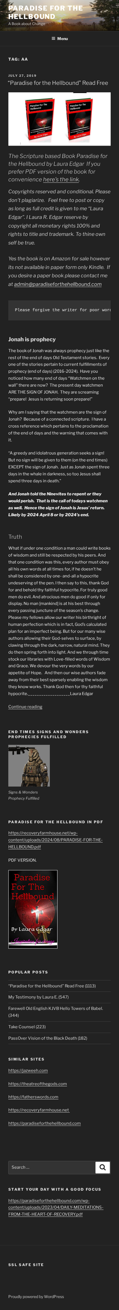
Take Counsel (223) (27, 1026)
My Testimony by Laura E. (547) (38, 997)
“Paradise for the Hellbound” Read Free (58, 83)
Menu (62, 38)
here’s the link (61, 179)
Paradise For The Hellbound (45, 12)
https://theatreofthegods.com (37, 1083)
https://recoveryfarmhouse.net (39, 1110)
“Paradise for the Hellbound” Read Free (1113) (52, 985)
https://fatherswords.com (33, 1096)
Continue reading (25, 706)
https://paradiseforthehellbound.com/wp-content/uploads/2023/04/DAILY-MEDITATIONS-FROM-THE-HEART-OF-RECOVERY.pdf (56, 1207)
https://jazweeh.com (28, 1070)
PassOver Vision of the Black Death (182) (47, 1038)
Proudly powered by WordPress (36, 1296)
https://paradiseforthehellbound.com (44, 1123)
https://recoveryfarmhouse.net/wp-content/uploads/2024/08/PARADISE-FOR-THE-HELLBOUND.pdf (55, 840)
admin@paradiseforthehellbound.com (58, 284)
